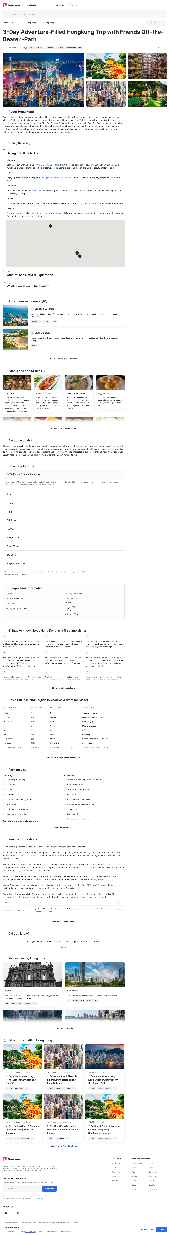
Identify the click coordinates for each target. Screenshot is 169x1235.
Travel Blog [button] (74, 5)
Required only (147, 1229)
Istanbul (152, 1181)
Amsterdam (153, 1176)
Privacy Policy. (39, 1199)
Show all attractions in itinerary (63, 359)
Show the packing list (63, 827)
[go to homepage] (12, 6)
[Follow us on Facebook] (22, 1213)
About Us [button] (60, 5)
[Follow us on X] (17, 1212)
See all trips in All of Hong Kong (64, 1146)
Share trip (161, 48)
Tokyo (134, 1172)
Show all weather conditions (63, 921)
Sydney (134, 1185)
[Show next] (122, 942)
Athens (134, 1176)
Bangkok (135, 1189)
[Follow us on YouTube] (13, 1213)
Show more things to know (63, 688)
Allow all (161, 1229)
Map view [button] (46, 5)
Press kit (115, 1181)
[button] (63, 151)
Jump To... (153, 23)
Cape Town (153, 1185)
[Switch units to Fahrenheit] (121, 902)
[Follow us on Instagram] (10, 1213)
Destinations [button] (31, 5)
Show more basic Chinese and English (63, 757)
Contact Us (116, 1176)
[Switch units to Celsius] (118, 902)
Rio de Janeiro (154, 1189)
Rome (151, 1168)
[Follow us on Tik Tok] (6, 1212)
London (134, 1168)
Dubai (134, 1181)
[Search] (160, 14)
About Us (115, 1168)
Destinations (116, 1163)
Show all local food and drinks (63, 428)
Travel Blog (116, 1172)
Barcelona (152, 1172)
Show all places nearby (63, 1028)
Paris (151, 1163)
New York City (137, 1163)
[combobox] (83, 14)
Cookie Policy (30, 1232)
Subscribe (49, 1188)
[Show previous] (6, 942)
